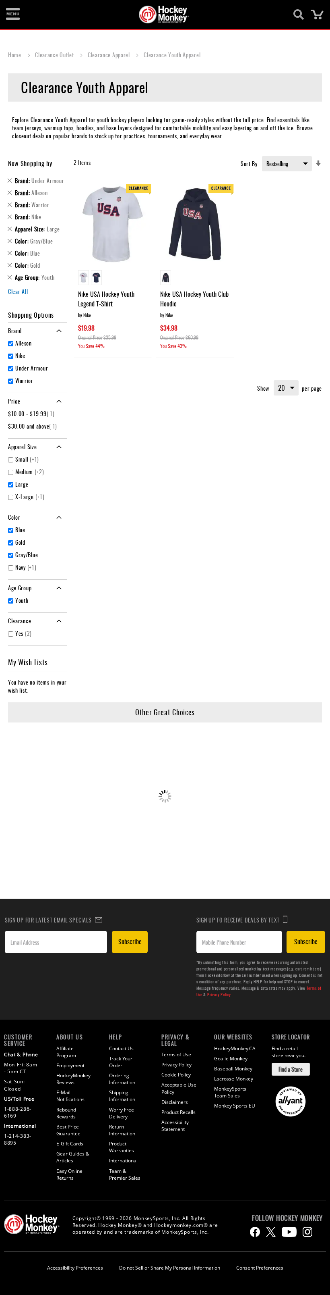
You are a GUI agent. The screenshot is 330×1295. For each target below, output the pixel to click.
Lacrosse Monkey (233, 1078)
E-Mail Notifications (70, 1096)
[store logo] (160, 14)
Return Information (122, 1130)
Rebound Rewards (66, 1113)
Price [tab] (14, 401)
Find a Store (290, 1069)
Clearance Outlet (55, 54)
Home (15, 54)
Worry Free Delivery (121, 1113)
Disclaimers (174, 1102)
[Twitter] (271, 1232)
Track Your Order (120, 1062)
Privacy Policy (219, 994)
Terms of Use (176, 1054)
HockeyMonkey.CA (235, 1048)
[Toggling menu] (13, 14)
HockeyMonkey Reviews (73, 1079)
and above (33, 426)
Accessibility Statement (175, 1126)
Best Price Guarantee (68, 1130)
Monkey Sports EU (234, 1105)
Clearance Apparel (110, 54)
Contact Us (121, 1048)
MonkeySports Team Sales (230, 1092)
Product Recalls (178, 1112)
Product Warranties (121, 1147)
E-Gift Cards (69, 1143)
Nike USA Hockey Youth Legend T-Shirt (106, 298)
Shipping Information (122, 1096)
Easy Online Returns (69, 1174)
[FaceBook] (255, 1232)
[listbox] (113, 278)
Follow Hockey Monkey (287, 1218)
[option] (83, 277)
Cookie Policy (176, 1074)
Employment (70, 1065)
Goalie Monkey (231, 1058)
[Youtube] (289, 1232)
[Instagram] (307, 1232)
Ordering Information (122, 1079)
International (123, 1160)
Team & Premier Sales (124, 1174)
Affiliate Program (66, 1052)
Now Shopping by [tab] (30, 163)
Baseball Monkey (233, 1068)
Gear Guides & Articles (72, 1157)
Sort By (249, 163)
